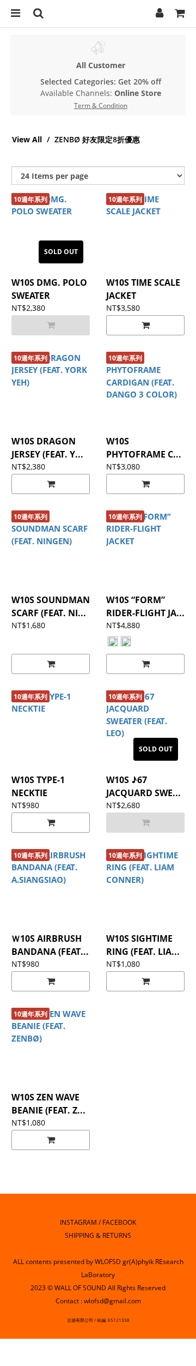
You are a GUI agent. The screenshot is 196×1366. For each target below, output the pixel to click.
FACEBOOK (119, 1222)
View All (27, 139)
